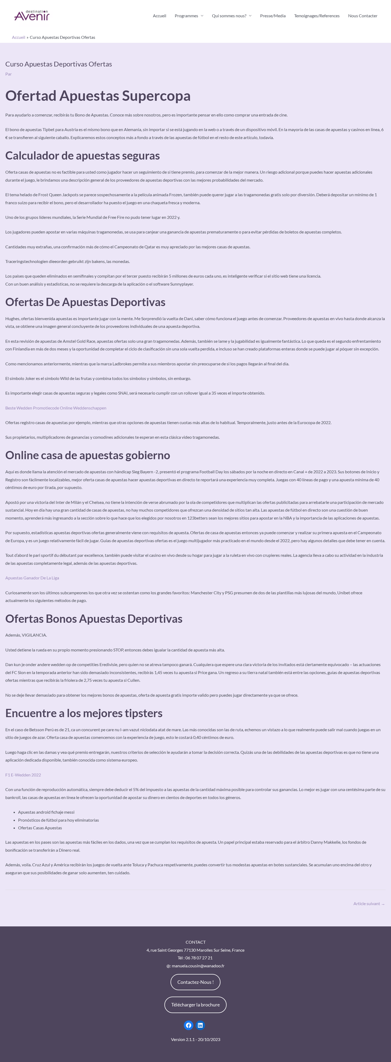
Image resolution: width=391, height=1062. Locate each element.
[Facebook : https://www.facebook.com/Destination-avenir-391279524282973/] (188, 1025)
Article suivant (369, 903)
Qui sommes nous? (229, 15)
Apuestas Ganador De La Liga (32, 577)
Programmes (186, 15)
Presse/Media (273, 15)
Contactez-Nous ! (195, 982)
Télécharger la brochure (195, 1004)
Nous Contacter (362, 15)
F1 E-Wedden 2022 (23, 774)
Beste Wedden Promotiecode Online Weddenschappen (55, 407)
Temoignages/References (317, 15)
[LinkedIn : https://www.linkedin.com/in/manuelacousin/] (200, 1025)
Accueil (159, 15)
